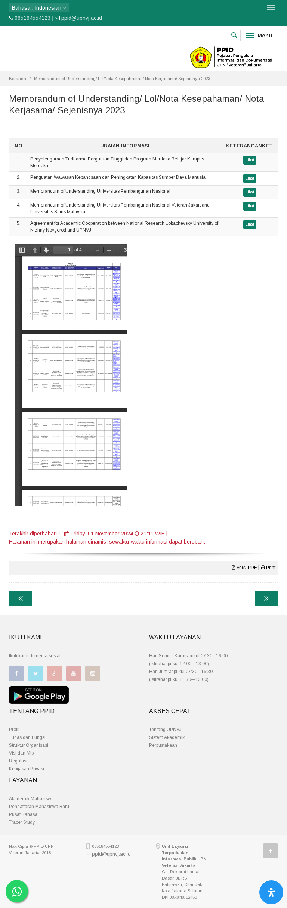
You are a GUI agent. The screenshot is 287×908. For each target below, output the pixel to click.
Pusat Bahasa (23, 814)
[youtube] (73, 673)
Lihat (250, 160)
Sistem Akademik (167, 737)
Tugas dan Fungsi (27, 737)
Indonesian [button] (37, 8)
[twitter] (35, 673)
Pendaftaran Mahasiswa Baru (39, 806)
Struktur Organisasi (28, 745)
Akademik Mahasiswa (31, 798)
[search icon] (234, 34)
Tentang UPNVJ (165, 729)
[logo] (231, 56)
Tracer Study (22, 822)
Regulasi (18, 761)
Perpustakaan (163, 745)
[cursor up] (270, 850)
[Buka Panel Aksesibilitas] (271, 892)
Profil (14, 729)
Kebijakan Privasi (26, 768)
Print (270, 567)
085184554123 (32, 18)
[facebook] (16, 673)
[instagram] (92, 673)
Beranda (17, 78)
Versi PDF (246, 567)
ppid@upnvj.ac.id (81, 18)
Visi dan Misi (22, 753)
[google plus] (54, 673)
